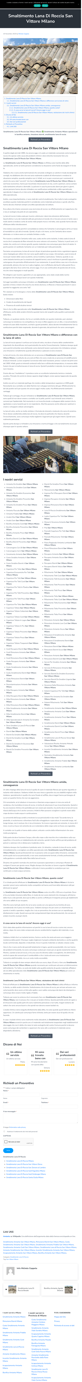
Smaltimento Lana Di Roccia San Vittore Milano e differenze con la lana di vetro (37, 101)
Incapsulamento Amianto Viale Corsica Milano (41, 1379)
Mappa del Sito (60, 1317)
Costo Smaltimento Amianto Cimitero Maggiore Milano (39, 1322)
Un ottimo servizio (15, 117)
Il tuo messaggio (9, 1111)
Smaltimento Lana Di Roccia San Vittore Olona (24, 1164)
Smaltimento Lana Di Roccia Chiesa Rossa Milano (40, 1371)
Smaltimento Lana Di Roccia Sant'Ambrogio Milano (26, 1174)
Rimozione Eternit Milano (12, 1321)
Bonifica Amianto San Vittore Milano (52, 1253)
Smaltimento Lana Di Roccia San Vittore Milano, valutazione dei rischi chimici (43, 112)
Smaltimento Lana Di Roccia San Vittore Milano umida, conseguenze (33, 105)
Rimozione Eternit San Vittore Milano (50, 1242)
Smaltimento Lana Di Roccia (19, 1257)
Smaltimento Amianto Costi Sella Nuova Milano (41, 1350)
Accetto (37, 5)
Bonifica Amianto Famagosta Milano (39, 1344)
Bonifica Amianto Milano (12, 1372)
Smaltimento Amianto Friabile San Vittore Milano (55, 1245)
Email (5, 1102)
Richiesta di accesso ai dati (64, 1325)
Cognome (44, 1098)
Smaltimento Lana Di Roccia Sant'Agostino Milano (25, 1171)
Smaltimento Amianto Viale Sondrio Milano (40, 1329)
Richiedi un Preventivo (13, 124)
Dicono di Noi (10, 115)
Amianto (6, 1236)
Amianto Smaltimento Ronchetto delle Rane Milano (40, 1357)
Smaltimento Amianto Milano (14, 1317)
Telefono (45, 1102)
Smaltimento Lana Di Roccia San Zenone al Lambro (26, 1167)
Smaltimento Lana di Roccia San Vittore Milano (58, 1247)
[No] (79, 4)
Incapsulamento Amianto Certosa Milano (41, 1364)
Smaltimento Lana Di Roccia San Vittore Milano (22, 98)
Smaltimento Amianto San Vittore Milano (19, 1242)
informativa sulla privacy (18, 1127)
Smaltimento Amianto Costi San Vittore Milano (21, 1247)
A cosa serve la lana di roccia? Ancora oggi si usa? (30, 110)
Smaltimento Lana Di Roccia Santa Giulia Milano (25, 1177)
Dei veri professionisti (16, 122)
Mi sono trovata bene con (17, 119)
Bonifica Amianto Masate (41, 1340)
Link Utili (11, 126)
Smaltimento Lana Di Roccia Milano (20, 1161)
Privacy (57, 1321)
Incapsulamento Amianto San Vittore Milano (20, 1253)
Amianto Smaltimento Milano (14, 1354)
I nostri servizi (10, 103)
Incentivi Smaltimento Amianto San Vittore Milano (55, 1250)
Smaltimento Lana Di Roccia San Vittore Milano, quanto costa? (34, 108)
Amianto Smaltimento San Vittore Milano (19, 1250)
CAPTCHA (7, 1136)
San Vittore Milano (12, 1259)
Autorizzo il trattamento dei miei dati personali (22, 1132)
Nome (5, 1098)
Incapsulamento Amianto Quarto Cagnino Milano (41, 1335)
